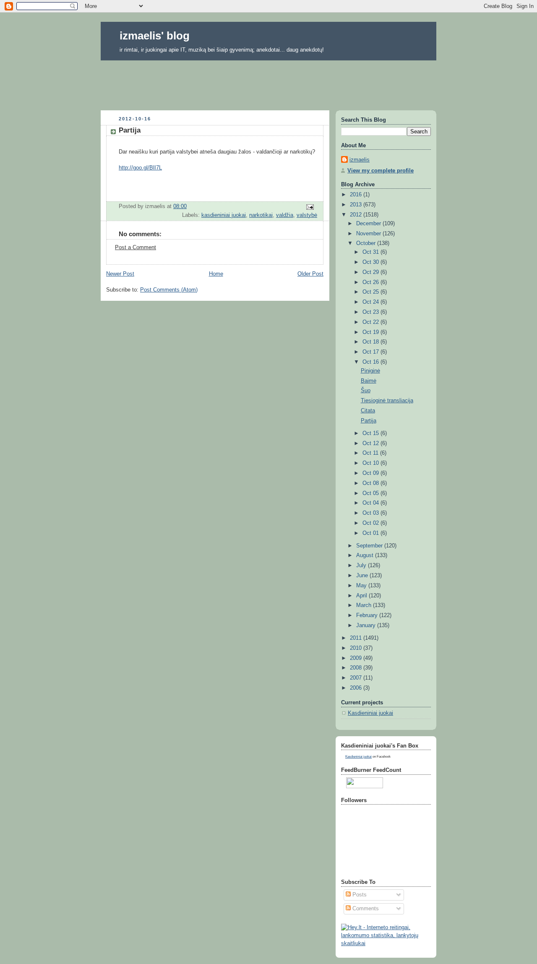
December (369, 224)
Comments (365, 909)
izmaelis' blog (155, 35)
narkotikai (261, 215)
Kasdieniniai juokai (370, 713)
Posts (359, 895)
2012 (356, 215)
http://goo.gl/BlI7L (140, 168)
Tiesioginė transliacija (387, 401)
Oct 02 (371, 523)
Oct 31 (371, 252)
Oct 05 (371, 493)
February (367, 615)
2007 (356, 678)
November (369, 234)
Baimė (368, 381)
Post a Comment (135, 247)
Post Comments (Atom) (169, 290)
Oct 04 (371, 503)
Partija (368, 421)
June (363, 575)
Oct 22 (371, 322)
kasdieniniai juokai (223, 215)
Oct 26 (371, 282)
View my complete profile (380, 171)
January (366, 625)
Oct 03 (371, 513)
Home (216, 274)
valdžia (284, 215)
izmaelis (359, 160)
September (370, 546)
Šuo (365, 390)
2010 (356, 648)
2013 (356, 205)
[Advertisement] (268, 82)
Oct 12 (371, 443)
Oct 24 (371, 302)
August (365, 555)
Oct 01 (371, 533)
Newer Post (120, 274)
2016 (356, 195)
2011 (356, 638)
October (366, 243)
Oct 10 (371, 463)
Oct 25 (371, 292)
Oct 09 (371, 473)
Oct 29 (371, 272)
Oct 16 (371, 362)
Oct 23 (371, 312)
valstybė (307, 215)
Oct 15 (371, 433)
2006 (356, 688)
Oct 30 (371, 262)
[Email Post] (309, 207)
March (364, 605)
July (362, 565)
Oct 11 (371, 453)
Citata (368, 411)
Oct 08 (371, 483)
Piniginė (370, 371)
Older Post (310, 274)
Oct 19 (371, 332)
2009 (356, 658)
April (362, 596)
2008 (356, 668)
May (362, 586)
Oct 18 (371, 342)
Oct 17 (371, 352)
